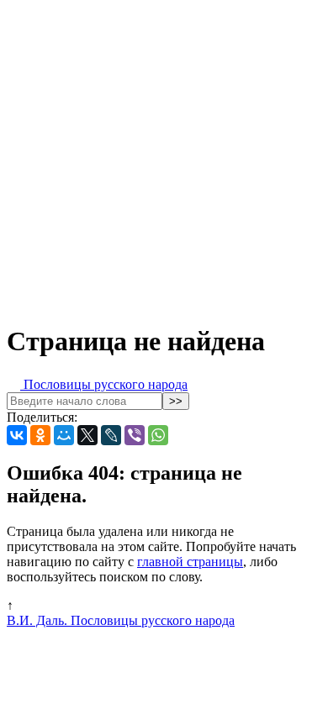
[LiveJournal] (111, 435)
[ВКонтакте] (17, 435)
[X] (87, 435)
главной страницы (190, 561)
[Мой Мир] (64, 435)
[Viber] (134, 435)
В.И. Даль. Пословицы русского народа (121, 620)
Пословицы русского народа (104, 384)
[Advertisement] (164, 157)
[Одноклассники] (40, 435)
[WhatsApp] (158, 435)
